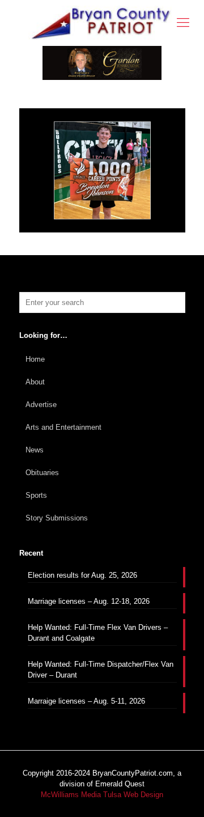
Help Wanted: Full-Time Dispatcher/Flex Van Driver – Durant (100, 669)
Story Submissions (57, 518)
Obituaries (42, 472)
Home (35, 359)
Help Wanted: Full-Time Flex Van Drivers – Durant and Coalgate (98, 632)
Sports (36, 495)
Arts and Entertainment (63, 427)
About (35, 382)
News (35, 450)
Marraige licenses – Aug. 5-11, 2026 (86, 701)
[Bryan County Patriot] (102, 23)
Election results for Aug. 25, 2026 (82, 575)
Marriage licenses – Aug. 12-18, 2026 (89, 601)
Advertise (41, 404)
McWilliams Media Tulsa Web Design (102, 794)
